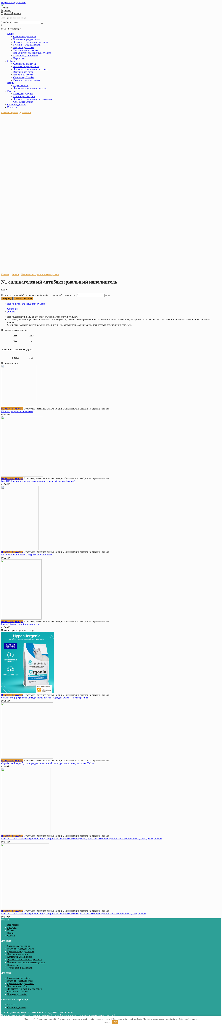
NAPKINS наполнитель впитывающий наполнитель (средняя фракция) (38, 481)
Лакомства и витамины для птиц (30, 88)
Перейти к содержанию (13, 2)
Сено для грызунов (23, 102)
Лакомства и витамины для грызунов (32, 99)
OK (115, 1022)
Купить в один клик (23, 298)
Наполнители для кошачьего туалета (32, 53)
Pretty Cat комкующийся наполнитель (20, 624)
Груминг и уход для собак (26, 80)
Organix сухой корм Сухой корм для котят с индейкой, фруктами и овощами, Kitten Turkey (47, 763)
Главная (5, 274)
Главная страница (10, 112)
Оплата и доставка (16, 104)
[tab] (114, 309)
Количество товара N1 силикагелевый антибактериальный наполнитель (38, 295)
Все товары (13, 924)
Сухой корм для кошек (24, 36)
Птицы (10, 83)
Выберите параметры (12, 408)
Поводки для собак (23, 74)
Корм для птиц (21, 85)
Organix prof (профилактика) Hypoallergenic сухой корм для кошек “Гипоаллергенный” (45, 697)
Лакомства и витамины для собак (30, 69)
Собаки (11, 61)
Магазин (26, 112)
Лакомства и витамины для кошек (30, 42)
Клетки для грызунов (24, 96)
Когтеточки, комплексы (25, 55)
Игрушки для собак (23, 72)
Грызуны (11, 91)
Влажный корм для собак (26, 66)
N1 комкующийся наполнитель (17, 411)
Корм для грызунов (23, 93)
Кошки (10, 34)
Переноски (19, 58)
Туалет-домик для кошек (26, 50)
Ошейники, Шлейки (23, 77)
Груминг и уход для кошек (26, 44)
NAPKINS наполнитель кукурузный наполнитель (27, 554)
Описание (12, 309)
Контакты (12, 107)
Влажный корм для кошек (26, 39)
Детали (11, 311)
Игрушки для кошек (23, 47)
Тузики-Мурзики (11, 13)
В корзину (6, 298)
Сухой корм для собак (24, 63)
